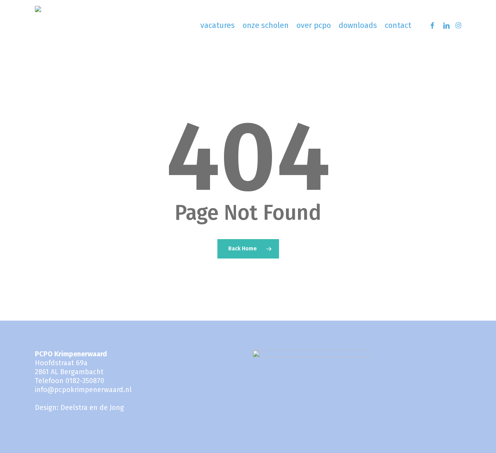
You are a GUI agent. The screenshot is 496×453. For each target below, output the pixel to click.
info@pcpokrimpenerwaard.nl (83, 389)
